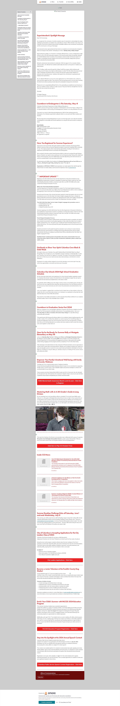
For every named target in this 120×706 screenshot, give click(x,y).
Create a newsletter (46, 702)
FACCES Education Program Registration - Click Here (60, 629)
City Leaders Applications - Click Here (60, 560)
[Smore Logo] (43, 2)
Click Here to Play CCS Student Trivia (60, 446)
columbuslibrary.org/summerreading (45, 521)
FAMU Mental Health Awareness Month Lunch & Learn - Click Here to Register (60, 382)
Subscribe (40, 677)
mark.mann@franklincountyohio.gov (72, 592)
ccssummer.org (72, 167)
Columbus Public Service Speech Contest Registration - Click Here (60, 664)
